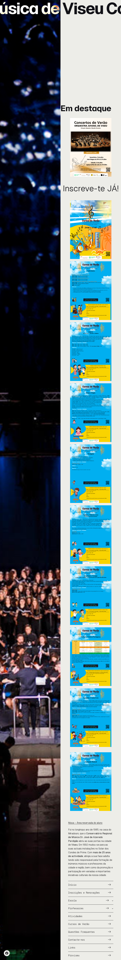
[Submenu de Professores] (112, 908)
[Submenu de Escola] (112, 900)
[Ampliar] (107, 121)
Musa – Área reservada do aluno (85, 822)
